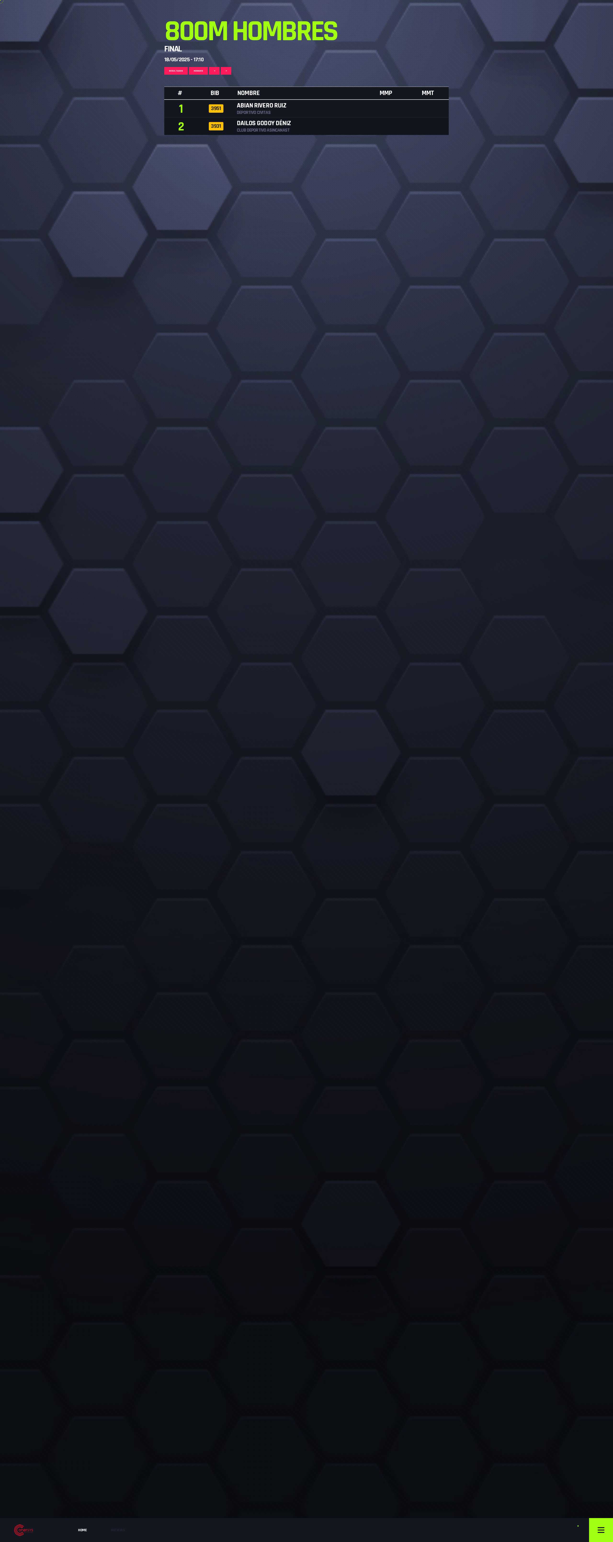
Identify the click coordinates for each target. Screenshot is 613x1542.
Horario (198, 70)
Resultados (176, 70)
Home (82, 1530)
